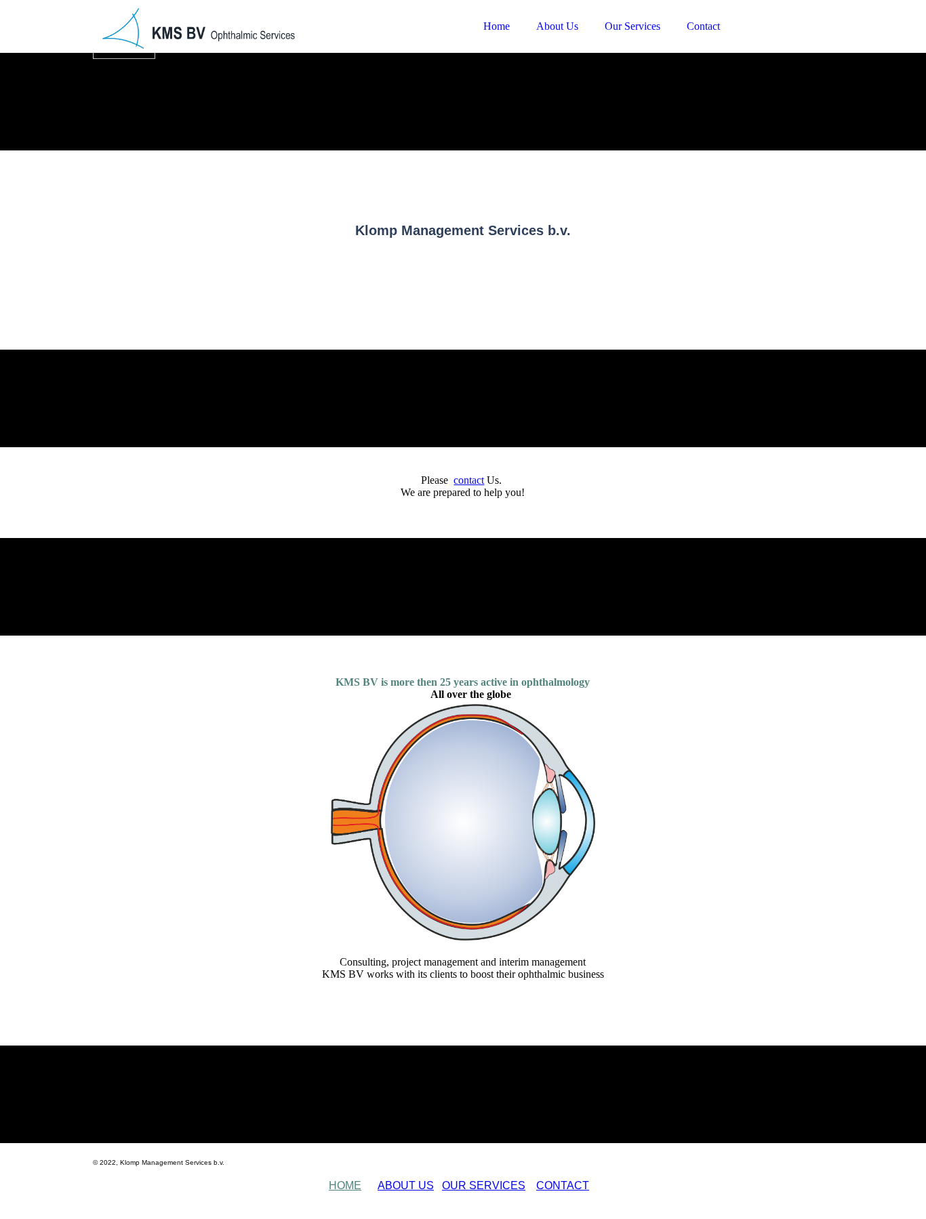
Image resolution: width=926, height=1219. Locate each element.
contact (469, 480)
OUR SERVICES (483, 1185)
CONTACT (562, 1185)
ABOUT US (406, 1185)
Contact (703, 26)
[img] (211, 47)
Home (496, 26)
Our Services (632, 26)
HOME (345, 1185)
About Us (557, 26)
